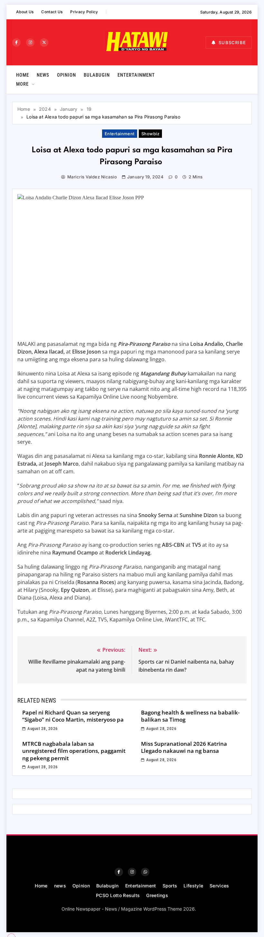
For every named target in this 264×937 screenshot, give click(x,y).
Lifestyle (193, 885)
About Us (24, 11)
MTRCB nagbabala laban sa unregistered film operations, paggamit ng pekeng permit (74, 751)
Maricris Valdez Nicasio (92, 176)
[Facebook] (16, 42)
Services (219, 885)
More (22, 84)
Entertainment (136, 75)
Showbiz (150, 133)
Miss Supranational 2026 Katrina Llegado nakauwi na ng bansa (184, 747)
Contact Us (51, 11)
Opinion (66, 75)
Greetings (157, 895)
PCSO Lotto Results (118, 895)
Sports (170, 885)
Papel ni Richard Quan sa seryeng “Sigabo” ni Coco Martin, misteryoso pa (73, 716)
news (43, 75)
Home (22, 75)
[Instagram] (30, 42)
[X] (44, 42)
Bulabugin (97, 75)
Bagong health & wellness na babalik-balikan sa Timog (190, 716)
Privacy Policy (84, 11)
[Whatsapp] (145, 872)
